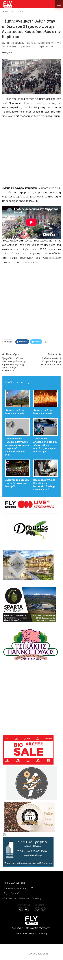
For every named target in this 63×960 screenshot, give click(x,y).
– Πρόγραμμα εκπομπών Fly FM (17, 888)
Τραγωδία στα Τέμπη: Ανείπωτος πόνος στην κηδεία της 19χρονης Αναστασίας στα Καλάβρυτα (14, 364)
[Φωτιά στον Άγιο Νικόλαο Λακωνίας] (17, 398)
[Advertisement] (31, 152)
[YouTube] (26, 909)
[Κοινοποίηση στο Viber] (37, 909)
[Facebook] (20, 909)
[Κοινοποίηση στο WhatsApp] (43, 909)
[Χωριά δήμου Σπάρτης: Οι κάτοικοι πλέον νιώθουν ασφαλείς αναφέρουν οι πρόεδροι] (45, 427)
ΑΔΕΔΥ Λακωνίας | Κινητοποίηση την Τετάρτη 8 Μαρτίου (51, 361)
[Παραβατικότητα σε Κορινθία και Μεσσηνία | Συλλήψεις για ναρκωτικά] (45, 468)
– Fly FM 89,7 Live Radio (13, 883)
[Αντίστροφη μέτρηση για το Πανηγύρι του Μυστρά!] (17, 468)
